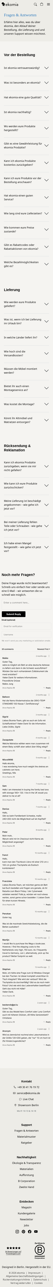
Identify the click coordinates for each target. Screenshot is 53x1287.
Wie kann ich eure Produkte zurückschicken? (20, 485)
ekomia (21, 1272)
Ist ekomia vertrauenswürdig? (22, 68)
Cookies (38, 1283)
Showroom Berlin (28, 1105)
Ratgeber (26, 1142)
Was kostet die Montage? (19, 404)
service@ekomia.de (28, 1093)
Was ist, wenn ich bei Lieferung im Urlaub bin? (22, 321)
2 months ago (41, 656)
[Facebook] (29, 1231)
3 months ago (41, 715)
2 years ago (41, 1003)
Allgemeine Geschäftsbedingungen (24, 1276)
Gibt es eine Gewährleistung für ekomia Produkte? (23, 145)
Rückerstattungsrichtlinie (16, 1279)
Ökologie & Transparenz (26, 1163)
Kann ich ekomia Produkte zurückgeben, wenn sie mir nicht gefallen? (20, 466)
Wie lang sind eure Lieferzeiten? (23, 213)
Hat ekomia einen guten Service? (18, 197)
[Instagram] (17, 1231)
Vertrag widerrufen (20, 1283)
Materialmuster (26, 1136)
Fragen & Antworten (26, 1130)
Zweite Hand (26, 1187)
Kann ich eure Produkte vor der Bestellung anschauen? (22, 180)
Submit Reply (13, 614)
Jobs (26, 1225)
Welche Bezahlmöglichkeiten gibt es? (21, 264)
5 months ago (41, 758)
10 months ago (40, 853)
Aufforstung (26, 1175)
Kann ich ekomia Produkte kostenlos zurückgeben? (20, 162)
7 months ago (41, 784)
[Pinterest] (23, 1231)
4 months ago (41, 738)
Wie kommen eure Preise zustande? (19, 229)
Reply (48, 688)
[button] (36, 4)
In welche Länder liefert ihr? (20, 337)
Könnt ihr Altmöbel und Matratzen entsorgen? (18, 420)
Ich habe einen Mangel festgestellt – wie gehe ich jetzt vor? (22, 547)
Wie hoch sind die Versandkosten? (14, 353)
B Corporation (26, 1181)
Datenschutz (40, 1279)
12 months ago (40, 938)
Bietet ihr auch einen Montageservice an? (16, 388)
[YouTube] (36, 1231)
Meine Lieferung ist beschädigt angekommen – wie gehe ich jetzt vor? (22, 504)
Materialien (26, 1169)
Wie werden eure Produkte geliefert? (20, 304)
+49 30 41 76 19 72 (28, 1087)
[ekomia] (10, 4)
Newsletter (26, 1219)
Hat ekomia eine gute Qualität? (22, 97)
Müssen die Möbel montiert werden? (20, 370)
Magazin (26, 1207)
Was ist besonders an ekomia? (22, 82)
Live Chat (28, 1099)
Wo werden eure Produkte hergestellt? (19, 128)
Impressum (34, 1272)
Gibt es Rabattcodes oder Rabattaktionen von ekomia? (21, 246)
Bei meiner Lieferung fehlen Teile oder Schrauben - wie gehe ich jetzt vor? (23, 525)
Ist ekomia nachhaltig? (17, 112)
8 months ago (41, 830)
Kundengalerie (26, 1213)
